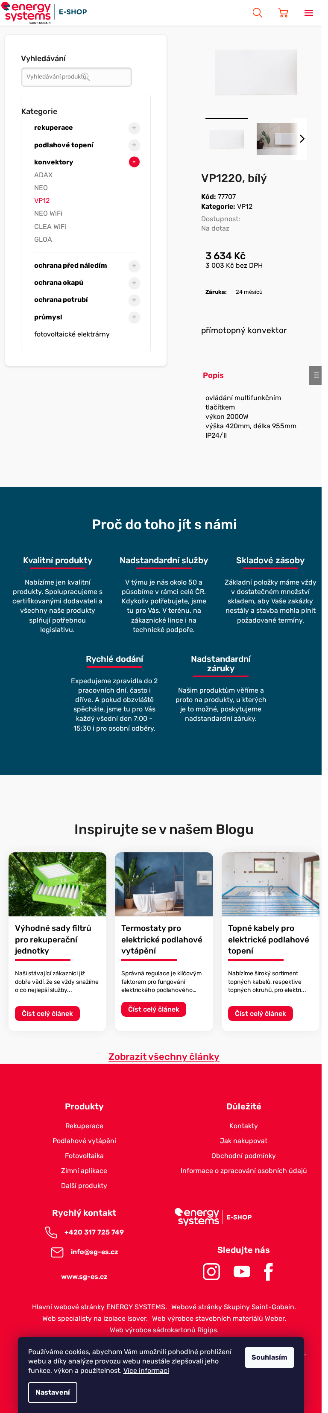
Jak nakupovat (243, 1141)
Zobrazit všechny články (164, 1056)
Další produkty (84, 1186)
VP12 (42, 200)
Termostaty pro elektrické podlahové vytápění (161, 939)
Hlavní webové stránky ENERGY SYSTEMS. (99, 1307)
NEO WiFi (48, 213)
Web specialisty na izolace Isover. (95, 1318)
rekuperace (53, 127)
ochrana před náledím (70, 265)
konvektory (53, 162)
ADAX (43, 175)
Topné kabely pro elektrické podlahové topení (268, 939)
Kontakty (243, 1126)
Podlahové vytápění (84, 1141)
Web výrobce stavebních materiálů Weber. (219, 1318)
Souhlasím (269, 1357)
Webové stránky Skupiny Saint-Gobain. (233, 1307)
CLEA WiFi (50, 226)
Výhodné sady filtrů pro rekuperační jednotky (53, 939)
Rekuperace (84, 1126)
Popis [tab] (213, 375)
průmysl (48, 317)
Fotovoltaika (84, 1156)
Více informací (146, 1370)
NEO (41, 188)
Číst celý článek (47, 1013)
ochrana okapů (58, 282)
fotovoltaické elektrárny (72, 334)
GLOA (43, 239)
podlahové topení (64, 145)
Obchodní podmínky (243, 1156)
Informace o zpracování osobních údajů (244, 1171)
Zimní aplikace (84, 1171)
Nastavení (52, 1392)
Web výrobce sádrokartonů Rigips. (164, 1330)
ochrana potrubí (61, 299)
